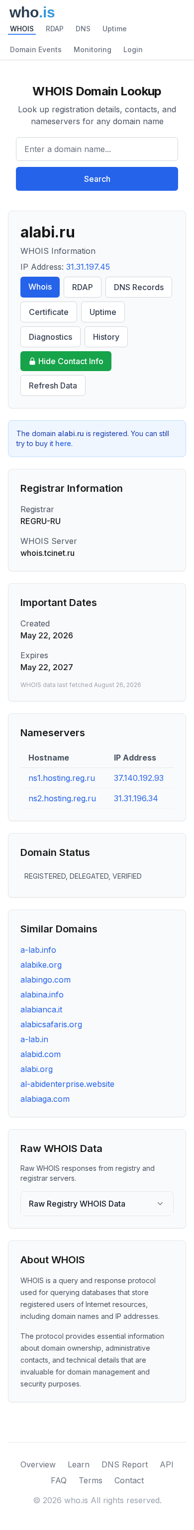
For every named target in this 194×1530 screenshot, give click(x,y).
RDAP (55, 28)
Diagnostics (50, 337)
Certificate (49, 312)
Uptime (114, 28)
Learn (79, 1464)
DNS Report (124, 1464)
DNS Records (139, 287)
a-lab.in (34, 1039)
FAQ (59, 1480)
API (167, 1464)
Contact (129, 1480)
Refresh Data (53, 385)
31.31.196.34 (136, 798)
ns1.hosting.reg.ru (61, 778)
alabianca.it (41, 1009)
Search (97, 179)
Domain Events (36, 49)
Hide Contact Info (70, 361)
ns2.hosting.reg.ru (62, 798)
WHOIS (22, 28)
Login (133, 49)
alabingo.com (45, 980)
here (63, 443)
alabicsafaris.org (51, 1024)
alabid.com (40, 1054)
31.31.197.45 (88, 267)
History (106, 337)
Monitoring (92, 49)
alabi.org (36, 1069)
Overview (38, 1464)
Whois (40, 287)
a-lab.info (38, 950)
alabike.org (41, 965)
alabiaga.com (45, 1099)
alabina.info (42, 994)
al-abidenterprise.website (67, 1084)
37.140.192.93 (139, 778)
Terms (90, 1480)
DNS (83, 28)
